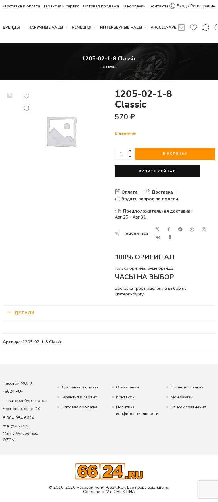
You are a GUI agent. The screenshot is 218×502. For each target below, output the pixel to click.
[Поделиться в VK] (157, 237)
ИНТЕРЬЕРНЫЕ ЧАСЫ (121, 27)
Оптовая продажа (101, 6)
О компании (134, 6)
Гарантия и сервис (61, 6)
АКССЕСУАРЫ (164, 27)
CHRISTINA (124, 491)
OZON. (9, 440)
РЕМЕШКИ (82, 27)
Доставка (161, 192)
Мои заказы (182, 397)
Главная (109, 66)
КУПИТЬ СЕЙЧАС (157, 171)
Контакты (159, 6)
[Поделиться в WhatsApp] (192, 229)
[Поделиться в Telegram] (180, 229)
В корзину (175, 153)
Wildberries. (27, 433)
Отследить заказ (187, 387)
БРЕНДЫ (11, 27)
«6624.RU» (115, 487)
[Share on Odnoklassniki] (169, 237)
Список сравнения (188, 407)
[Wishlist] (26, 96)
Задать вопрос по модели (149, 199)
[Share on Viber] (204, 229)
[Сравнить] (26, 108)
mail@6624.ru (16, 426)
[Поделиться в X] (157, 229)
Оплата (129, 192)
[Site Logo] (109, 471)
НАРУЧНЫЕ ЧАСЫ (45, 27)
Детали (24, 313)
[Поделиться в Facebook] (169, 229)
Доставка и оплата (21, 6)
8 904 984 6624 (18, 418)
